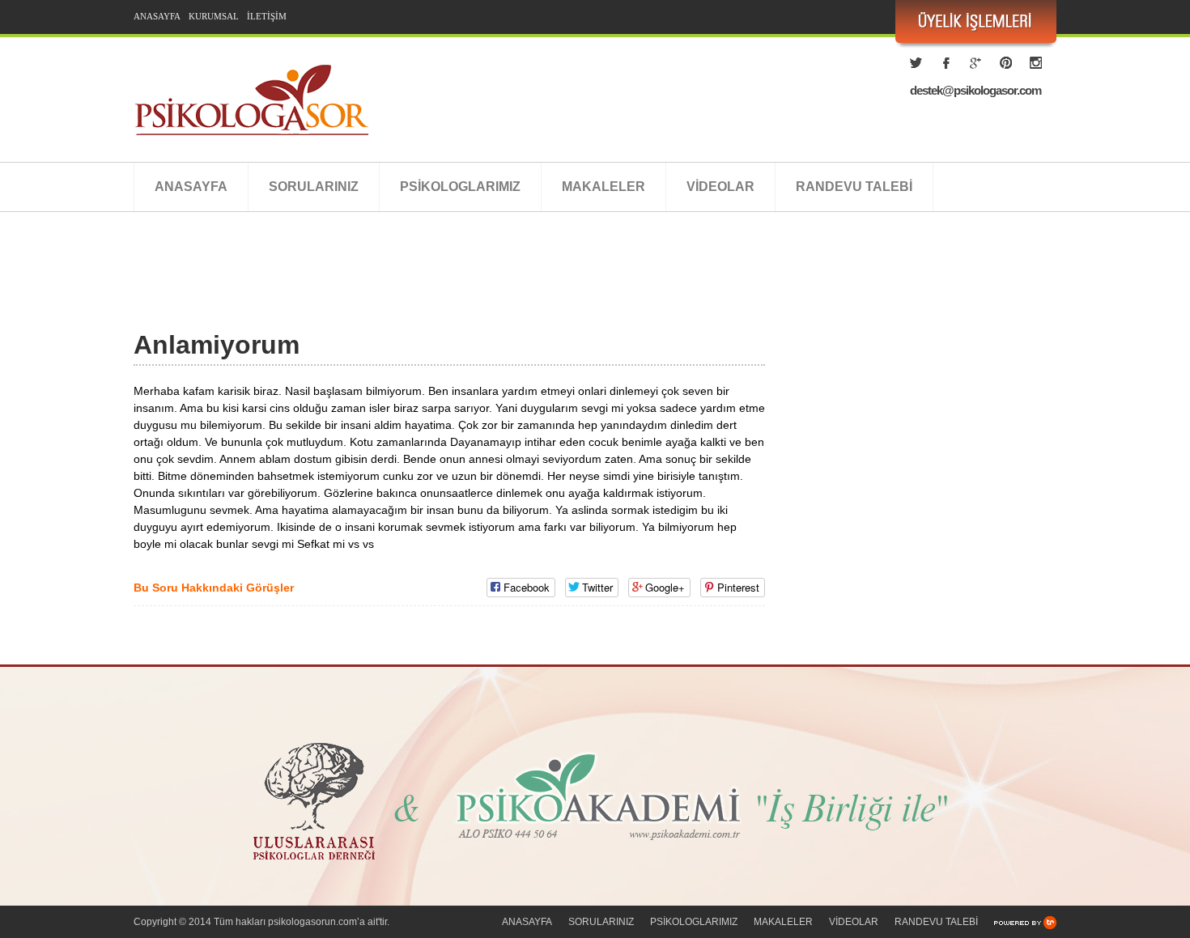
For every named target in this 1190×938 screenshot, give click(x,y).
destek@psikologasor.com (975, 90)
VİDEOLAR (720, 186)
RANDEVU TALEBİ (854, 186)
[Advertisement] (428, 289)
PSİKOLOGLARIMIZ (460, 186)
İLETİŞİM (267, 16)
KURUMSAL (214, 16)
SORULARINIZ (314, 186)
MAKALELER (603, 186)
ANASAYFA (157, 16)
